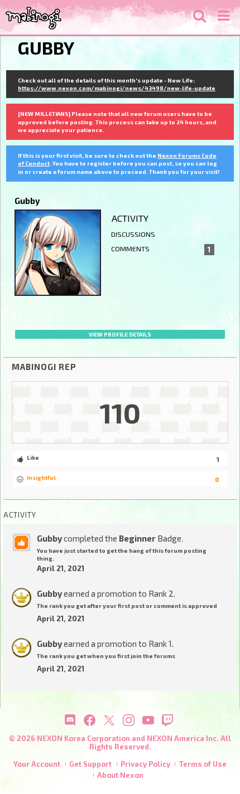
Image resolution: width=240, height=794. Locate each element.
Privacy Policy (145, 763)
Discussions (133, 234)
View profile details (120, 334)
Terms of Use (203, 763)
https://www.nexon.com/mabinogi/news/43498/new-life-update (116, 88)
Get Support (90, 763)
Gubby (49, 538)
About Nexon (120, 775)
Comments (161, 249)
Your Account (36, 763)
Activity (130, 218)
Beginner (137, 538)
